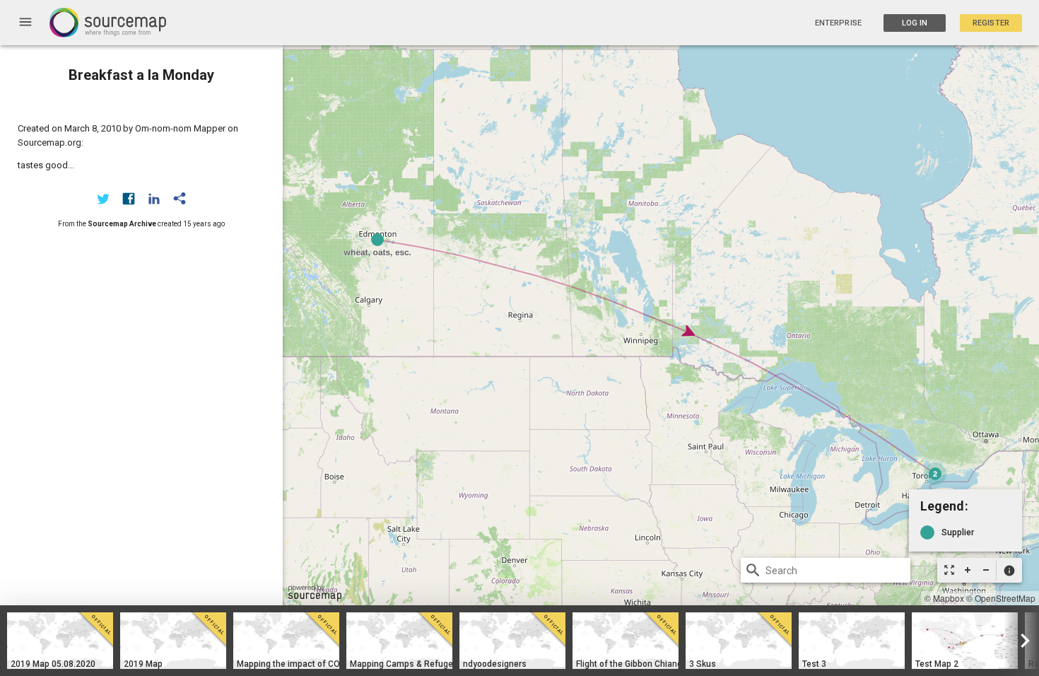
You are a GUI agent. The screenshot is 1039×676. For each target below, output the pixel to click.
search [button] (753, 570)
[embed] (179, 199)
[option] (60, 640)
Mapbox (948, 598)
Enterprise (838, 23)
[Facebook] (128, 199)
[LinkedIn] (154, 199)
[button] (1009, 571)
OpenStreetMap (1005, 598)
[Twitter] (103, 199)
